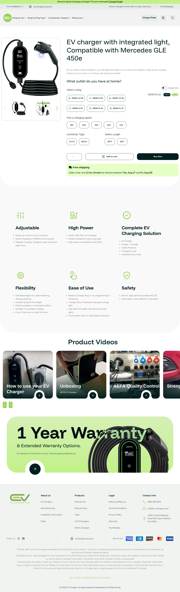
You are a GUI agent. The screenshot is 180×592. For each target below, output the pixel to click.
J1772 (72, 141)
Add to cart (111, 156)
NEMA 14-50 (77, 98)
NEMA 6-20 (98, 108)
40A (72, 125)
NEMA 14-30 (118, 98)
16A (109, 125)
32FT (122, 141)
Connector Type (76, 134)
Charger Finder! (116, 1)
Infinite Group (114, 587)
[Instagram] (18, 538)
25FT (109, 141)
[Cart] (163, 17)
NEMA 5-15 (118, 108)
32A (84, 125)
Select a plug (74, 89)
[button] (57, 108)
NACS (84, 141)
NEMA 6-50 (98, 98)
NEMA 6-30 (77, 108)
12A (121, 125)
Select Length (112, 134)
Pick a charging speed (79, 117)
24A (96, 125)
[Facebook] (23, 538)
